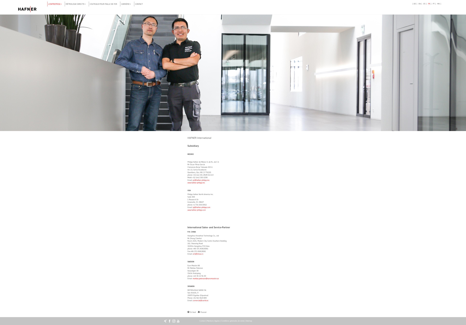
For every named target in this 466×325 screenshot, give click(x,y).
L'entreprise (54, 4)
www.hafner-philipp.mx (196, 182)
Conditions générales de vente (232, 321)
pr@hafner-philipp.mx (201, 180)
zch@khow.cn (198, 254)
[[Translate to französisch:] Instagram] (173, 321)
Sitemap (249, 321)
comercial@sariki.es (200, 300)
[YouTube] (178, 321)
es (424, 4)
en (420, 4)
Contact (139, 4)
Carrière (125, 4)
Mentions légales (213, 321)
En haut (192, 312)
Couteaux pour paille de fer (103, 4)
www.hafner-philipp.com (196, 210)
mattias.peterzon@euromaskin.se (206, 278)
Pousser (203, 312)
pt (434, 4)
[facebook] (169, 321)
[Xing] (165, 321)
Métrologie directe (75, 4)
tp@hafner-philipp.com (201, 207)
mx (438, 4)
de (415, 4)
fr (429, 4)
